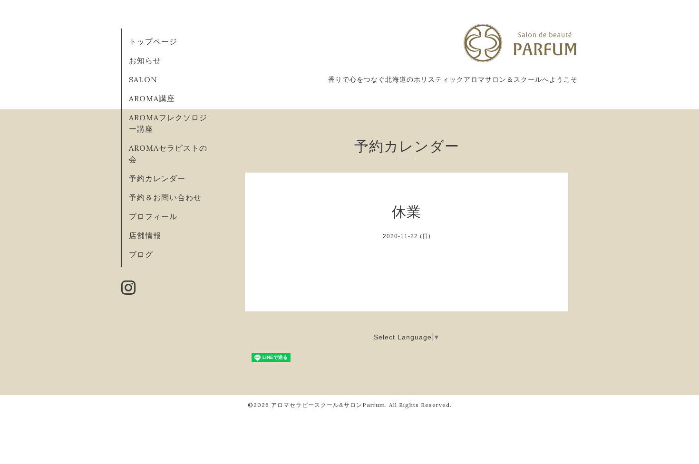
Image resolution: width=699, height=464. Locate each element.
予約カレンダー (157, 178)
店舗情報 (145, 235)
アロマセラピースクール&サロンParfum (328, 404)
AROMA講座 (152, 98)
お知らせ (145, 60)
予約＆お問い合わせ (165, 197)
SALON (143, 79)
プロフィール (153, 216)
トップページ (153, 41)
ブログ (141, 254)
